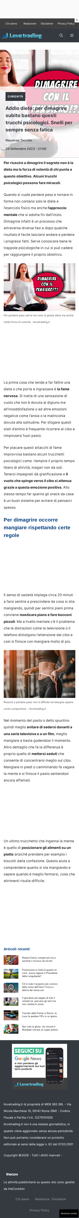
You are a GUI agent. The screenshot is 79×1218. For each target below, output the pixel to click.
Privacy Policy (66, 23)
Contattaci (11, 1162)
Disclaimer (47, 23)
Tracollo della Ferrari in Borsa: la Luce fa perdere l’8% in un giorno (39, 1015)
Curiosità (15, 96)
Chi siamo (11, 23)
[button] (61, 36)
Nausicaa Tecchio (19, 140)
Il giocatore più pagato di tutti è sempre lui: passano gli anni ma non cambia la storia (39, 1001)
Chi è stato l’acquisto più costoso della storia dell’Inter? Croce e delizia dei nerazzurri (40, 987)
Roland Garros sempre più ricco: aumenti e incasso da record (39, 959)
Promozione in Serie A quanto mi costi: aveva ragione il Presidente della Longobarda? (40, 973)
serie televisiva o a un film (32, 734)
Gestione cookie (69, 1213)
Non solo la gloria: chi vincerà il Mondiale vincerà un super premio (40, 1028)
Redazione (30, 23)
